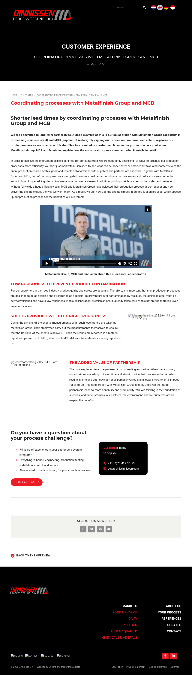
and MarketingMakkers (68, 667)
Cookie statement (158, 667)
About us (173, 606)
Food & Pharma (125, 612)
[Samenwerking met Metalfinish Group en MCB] (153, 7)
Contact (174, 631)
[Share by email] (109, 529)
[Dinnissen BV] (42, 15)
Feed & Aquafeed (124, 631)
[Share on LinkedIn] (100, 529)
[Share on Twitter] (91, 529)
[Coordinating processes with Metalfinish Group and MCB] (160, 7)
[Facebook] (165, 656)
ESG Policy (117, 667)
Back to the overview (33, 555)
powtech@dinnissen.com (123, 468)
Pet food (130, 625)
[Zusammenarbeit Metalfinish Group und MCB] (166, 7)
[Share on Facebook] (83, 529)
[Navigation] (179, 15)
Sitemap (175, 667)
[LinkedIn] (173, 656)
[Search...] (145, 7)
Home (14, 95)
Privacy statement (135, 667)
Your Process (169, 612)
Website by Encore (46, 667)
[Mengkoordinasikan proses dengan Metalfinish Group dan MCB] (172, 7)
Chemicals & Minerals (119, 637)
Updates (28, 95)
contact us (25, 482)
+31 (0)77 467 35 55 (121, 463)
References (171, 618)
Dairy (133, 618)
